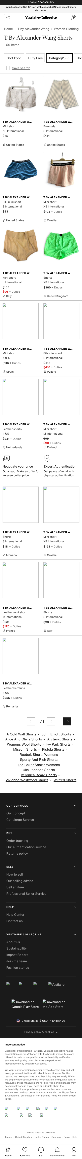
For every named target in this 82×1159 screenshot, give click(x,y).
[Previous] (31, 721)
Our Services (17, 806)
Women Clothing (66, 28)
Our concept (15, 813)
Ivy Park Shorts (58, 744)
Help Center (15, 914)
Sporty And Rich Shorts (39, 759)
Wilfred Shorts (65, 780)
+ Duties (56, 211)
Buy (9, 833)
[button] (74, 17)
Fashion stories (17, 967)
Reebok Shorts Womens (39, 754)
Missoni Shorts (25, 749)
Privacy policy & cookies (39, 1032)
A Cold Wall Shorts (21, 734)
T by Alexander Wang (33, 28)
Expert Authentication (60, 466)
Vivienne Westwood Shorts (27, 780)
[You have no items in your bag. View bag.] (74, 17)
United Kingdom (23, 1137)
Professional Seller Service (26, 893)
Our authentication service (26, 847)
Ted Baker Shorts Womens (39, 764)
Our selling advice (19, 880)
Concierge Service (20, 819)
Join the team (16, 961)
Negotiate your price (18, 466)
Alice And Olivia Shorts (23, 739)
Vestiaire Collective (23, 934)
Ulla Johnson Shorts (39, 769)
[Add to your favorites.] (36, 122)
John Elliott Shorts (56, 734)
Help (10, 907)
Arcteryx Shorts (59, 739)
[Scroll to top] (67, 721)
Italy (74, 1137)
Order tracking (17, 840)
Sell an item (15, 887)
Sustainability (16, 948)
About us (13, 942)
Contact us (14, 921)
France (8, 1137)
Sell (10, 867)
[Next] (51, 721)
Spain (67, 1137)
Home (8, 28)
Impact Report (17, 954)
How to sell (14, 874)
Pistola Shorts (53, 749)
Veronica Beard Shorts (39, 775)
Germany (56, 1137)
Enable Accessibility (41, 2)
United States (42, 1137)
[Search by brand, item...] (8, 17)
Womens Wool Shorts (24, 744)
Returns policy (17, 853)
